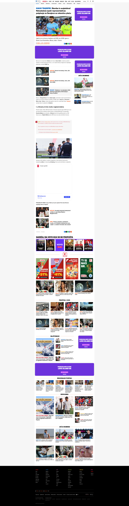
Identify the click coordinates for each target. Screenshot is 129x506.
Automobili (69, 487)
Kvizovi (80, 482)
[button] (37, 240)
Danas (37, 469)
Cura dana (81, 472)
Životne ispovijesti (70, 485)
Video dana (81, 483)
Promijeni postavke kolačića (71, 494)
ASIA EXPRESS (78, 1)
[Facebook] (64, 43)
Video (92, 471)
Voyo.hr (43, 499)
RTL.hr (37, 499)
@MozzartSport (47, 121)
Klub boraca (48, 3)
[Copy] (71, 43)
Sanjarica (92, 474)
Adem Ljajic (38, 231)
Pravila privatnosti (59, 494)
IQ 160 (72, 1)
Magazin (57, 1)
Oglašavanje (42, 494)
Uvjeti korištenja (47, 494)
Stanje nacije (37, 479)
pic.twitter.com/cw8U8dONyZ (57, 129)
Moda (69, 479)
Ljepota (69, 476)
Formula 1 (78, 3)
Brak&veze (69, 471)
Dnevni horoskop (82, 474)
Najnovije (92, 473)
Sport (50, 1)
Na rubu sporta (54, 3)
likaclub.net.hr (47, 500)
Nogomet (37, 3)
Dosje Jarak (37, 480)
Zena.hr (40, 499)
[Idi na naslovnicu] (39, 2)
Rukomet (42, 3)
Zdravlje (69, 483)
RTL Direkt (37, 477)
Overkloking (81, 477)
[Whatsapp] (68, 43)
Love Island (57, 479)
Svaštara (81, 480)
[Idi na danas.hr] (45, 1)
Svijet (36, 472)
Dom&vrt (69, 472)
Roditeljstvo (69, 482)
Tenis (64, 3)
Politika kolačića (53, 494)
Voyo (57, 485)
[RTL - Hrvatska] (87, 494)
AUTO (69, 1)
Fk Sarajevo (42, 231)
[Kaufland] (64, 254)
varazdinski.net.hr (64, 499)
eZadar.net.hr (84, 499)
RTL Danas (37, 476)
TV (56, 477)
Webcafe (62, 1)
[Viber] (69, 43)
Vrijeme (37, 482)
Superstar (57, 480)
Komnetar (81, 476)
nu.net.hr (88, 499)
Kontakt (64, 494)
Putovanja (69, 480)
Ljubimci (69, 477)
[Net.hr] (92, 494)
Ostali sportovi (69, 3)
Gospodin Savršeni (58, 482)
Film (56, 472)
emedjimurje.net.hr (48, 499)
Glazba (57, 474)
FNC (74, 3)
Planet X (81, 479)
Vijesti (36, 471)
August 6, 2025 (55, 132)
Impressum (37, 494)
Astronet (81, 471)
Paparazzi (57, 476)
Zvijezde (57, 471)
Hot (53, 1)
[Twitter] (66, 43)
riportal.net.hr (70, 499)
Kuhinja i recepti (70, 474)
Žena (66, 1)
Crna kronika (37, 474)
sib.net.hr (53, 499)
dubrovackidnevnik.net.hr (77, 499)
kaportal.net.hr (58, 499)
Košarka (60, 3)
